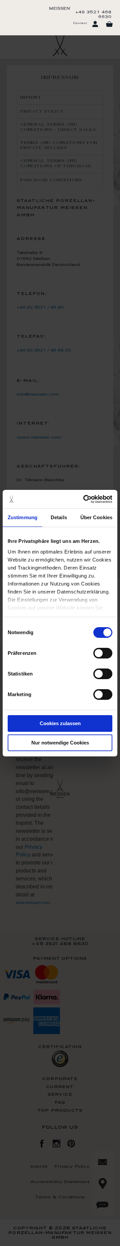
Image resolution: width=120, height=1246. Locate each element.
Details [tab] (59, 517)
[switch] (102, 653)
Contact (80, 23)
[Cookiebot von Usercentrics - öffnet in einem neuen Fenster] (84, 499)
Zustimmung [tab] (22, 517)
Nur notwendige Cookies (60, 742)
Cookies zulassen (60, 723)
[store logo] (60, 8)
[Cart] (109, 24)
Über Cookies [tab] (96, 517)
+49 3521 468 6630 (93, 14)
